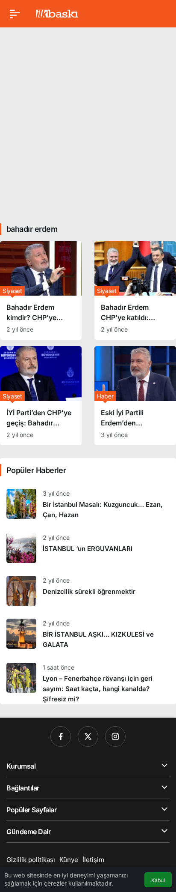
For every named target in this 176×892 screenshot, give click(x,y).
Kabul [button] (158, 880)
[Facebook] (60, 736)
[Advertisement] (88, 122)
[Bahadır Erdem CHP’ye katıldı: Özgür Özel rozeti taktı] (135, 290)
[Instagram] (115, 736)
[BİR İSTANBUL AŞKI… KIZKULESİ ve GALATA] (88, 634)
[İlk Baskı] (57, 13)
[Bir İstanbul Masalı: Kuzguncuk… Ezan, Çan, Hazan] (88, 504)
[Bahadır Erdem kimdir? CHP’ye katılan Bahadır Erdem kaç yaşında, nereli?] (41, 290)
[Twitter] (88, 736)
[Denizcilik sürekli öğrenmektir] (88, 590)
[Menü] (14, 13)
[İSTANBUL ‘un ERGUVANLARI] (88, 548)
